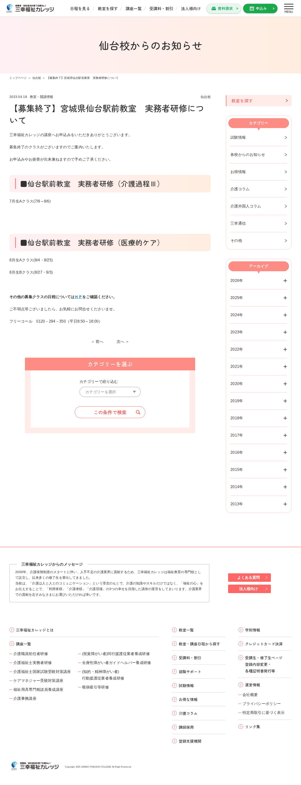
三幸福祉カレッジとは (35, 630)
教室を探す (108, 8)
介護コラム (240, 189)
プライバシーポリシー (261, 704)
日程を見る (80, 8)
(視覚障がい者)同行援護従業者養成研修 (116, 654)
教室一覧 (186, 630)
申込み (261, 8)
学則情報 (252, 630)
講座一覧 (134, 8)
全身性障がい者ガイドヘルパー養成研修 (116, 663)
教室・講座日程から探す (199, 644)
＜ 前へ (97, 342)
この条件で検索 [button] (110, 412)
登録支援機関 (190, 741)
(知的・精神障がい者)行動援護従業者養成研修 (103, 675)
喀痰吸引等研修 (95, 687)
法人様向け (191, 8)
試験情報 (238, 137)
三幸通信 (238, 223)
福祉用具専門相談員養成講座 (38, 690)
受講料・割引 (161, 8)
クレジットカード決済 (264, 644)
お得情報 (238, 172)
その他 (236, 241)
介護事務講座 (24, 698)
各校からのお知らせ (247, 155)
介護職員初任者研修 (30, 654)
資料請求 (225, 8)
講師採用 (186, 727)
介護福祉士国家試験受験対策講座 (42, 672)
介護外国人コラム (245, 206)
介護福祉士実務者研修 (32, 663)
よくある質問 (248, 577)
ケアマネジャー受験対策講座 (38, 681)
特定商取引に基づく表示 (263, 713)
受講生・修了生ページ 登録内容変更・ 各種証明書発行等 (264, 664)
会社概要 (250, 695)
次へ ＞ (123, 342)
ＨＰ (78, 297)
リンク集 (252, 726)
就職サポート (190, 671)
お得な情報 (188, 699)
